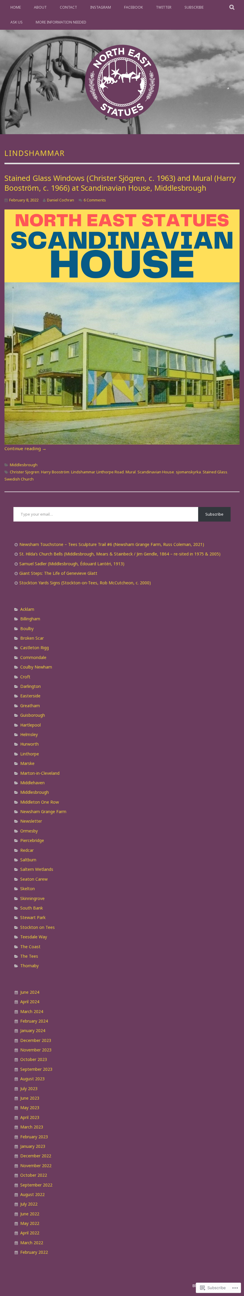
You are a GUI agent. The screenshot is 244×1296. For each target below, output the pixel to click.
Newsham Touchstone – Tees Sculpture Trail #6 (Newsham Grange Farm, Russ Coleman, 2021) (111, 544)
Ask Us (16, 22)
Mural (131, 472)
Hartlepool (30, 725)
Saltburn (28, 860)
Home (15, 7)
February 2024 (34, 1021)
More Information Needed (61, 22)
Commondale (33, 657)
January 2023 (32, 1146)
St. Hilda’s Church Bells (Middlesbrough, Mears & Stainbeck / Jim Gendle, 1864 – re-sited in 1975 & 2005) (119, 554)
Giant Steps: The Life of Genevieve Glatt (58, 573)
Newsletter (31, 821)
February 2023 (34, 1137)
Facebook (133, 7)
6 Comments (95, 200)
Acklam (27, 609)
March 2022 (31, 1242)
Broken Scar (32, 638)
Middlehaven (32, 782)
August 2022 (32, 1194)
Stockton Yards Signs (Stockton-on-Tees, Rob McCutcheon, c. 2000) (85, 583)
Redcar (27, 850)
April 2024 (29, 1001)
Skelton (27, 888)
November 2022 (35, 1165)
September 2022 (36, 1185)
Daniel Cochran (60, 200)
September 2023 (36, 1069)
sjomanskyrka (188, 472)
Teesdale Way (33, 937)
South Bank (31, 908)
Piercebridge (32, 840)
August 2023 (32, 1078)
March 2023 (31, 1127)
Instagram (100, 7)
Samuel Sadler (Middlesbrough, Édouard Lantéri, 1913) (71, 563)
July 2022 (28, 1204)
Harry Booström (55, 472)
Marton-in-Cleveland (40, 773)
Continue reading (25, 448)
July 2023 (28, 1088)
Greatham (30, 705)
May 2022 (29, 1223)
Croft (25, 677)
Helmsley (29, 734)
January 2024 (32, 1030)
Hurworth (29, 744)
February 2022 (34, 1252)
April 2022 (29, 1233)
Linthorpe (29, 754)
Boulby (27, 628)
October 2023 (33, 1059)
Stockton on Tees (37, 927)
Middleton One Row (39, 802)
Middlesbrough (23, 464)
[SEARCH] (232, 7)
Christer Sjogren (24, 472)
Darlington (30, 686)
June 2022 (29, 1214)
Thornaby (29, 965)
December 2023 (35, 1040)
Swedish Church (19, 479)
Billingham (30, 619)
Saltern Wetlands (36, 869)
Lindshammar (83, 472)
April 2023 (29, 1117)
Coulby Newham (36, 667)
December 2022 (35, 1156)
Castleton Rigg (34, 647)
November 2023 (35, 1050)
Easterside (30, 696)
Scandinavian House (155, 472)
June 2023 (29, 1098)
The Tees (29, 956)
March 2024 (31, 1011)
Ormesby (29, 831)
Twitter (163, 7)
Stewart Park (33, 917)
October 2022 (33, 1175)
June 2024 (29, 992)
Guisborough (32, 715)
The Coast (30, 946)
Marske (27, 763)
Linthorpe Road (110, 472)
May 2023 (29, 1107)
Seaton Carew (34, 879)
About (40, 7)
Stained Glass (215, 472)
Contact (68, 7)
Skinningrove (32, 898)
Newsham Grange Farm (43, 811)
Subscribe (194, 7)
